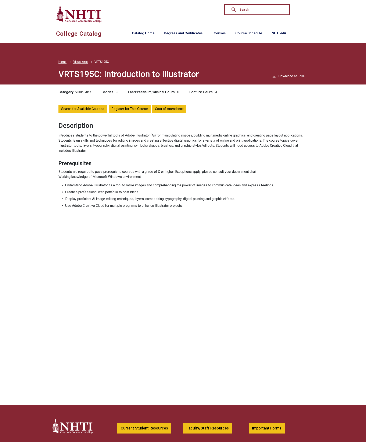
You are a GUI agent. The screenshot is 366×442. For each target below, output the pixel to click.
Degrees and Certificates (183, 33)
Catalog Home (143, 33)
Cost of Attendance (169, 109)
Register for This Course (129, 109)
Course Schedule (248, 33)
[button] (144, 428)
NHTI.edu (279, 33)
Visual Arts (80, 61)
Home (62, 61)
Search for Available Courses (82, 109)
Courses (219, 33)
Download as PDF (291, 76)
